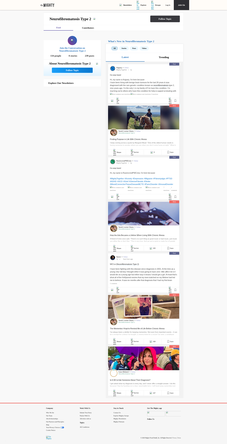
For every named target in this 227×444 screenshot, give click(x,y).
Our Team (49, 416)
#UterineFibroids (136, 181)
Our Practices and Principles (55, 422)
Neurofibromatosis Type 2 (126, 133)
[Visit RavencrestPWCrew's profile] (112, 161)
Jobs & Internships (52, 419)
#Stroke (147, 181)
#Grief (125, 181)
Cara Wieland (123, 372)
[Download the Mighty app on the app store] (156, 413)
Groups (158, 5)
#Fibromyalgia (159, 179)
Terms (179, 438)
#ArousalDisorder (165, 184)
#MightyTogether (117, 179)
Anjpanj (119, 68)
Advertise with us (85, 419)
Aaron (118, 257)
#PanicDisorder (151, 184)
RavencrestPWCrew (124, 161)
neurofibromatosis (160, 85)
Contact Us (117, 413)
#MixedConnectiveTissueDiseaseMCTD (127, 184)
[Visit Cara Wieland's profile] (113, 373)
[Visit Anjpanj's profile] (112, 68)
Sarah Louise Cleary (126, 131)
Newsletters (127, 5)
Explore (143, 5)
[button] (165, 19)
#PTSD (169, 179)
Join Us (181, 5)
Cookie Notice (50, 430)
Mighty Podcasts (119, 422)
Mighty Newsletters (120, 419)
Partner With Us (85, 416)
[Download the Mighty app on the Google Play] (175, 413)
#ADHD (113, 181)
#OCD (120, 181)
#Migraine (148, 179)
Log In (168, 5)
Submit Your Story (86, 413)
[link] (47, 5)
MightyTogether (121, 70)
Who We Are (50, 413)
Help (47, 425)
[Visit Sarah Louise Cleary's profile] (113, 132)
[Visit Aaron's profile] (112, 257)
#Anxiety (128, 179)
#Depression (138, 179)
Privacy (174, 438)
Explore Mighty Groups (121, 416)
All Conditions (84, 427)
